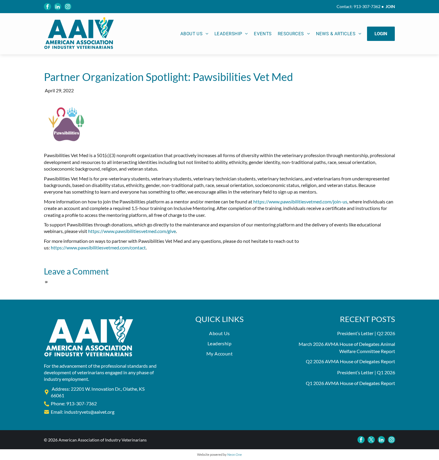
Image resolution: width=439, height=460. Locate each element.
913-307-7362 (367, 6)
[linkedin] (57, 6)
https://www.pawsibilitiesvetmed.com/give (132, 231)
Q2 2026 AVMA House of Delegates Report (350, 361)
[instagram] (67, 6)
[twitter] (371, 439)
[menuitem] (194, 34)
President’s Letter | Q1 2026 (366, 372)
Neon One (234, 454)
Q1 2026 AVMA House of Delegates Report (350, 383)
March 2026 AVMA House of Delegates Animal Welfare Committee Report (347, 347)
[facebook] (47, 6)
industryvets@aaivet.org (89, 412)
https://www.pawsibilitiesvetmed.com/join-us (300, 201)
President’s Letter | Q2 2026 (366, 333)
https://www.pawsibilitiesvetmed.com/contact (98, 247)
